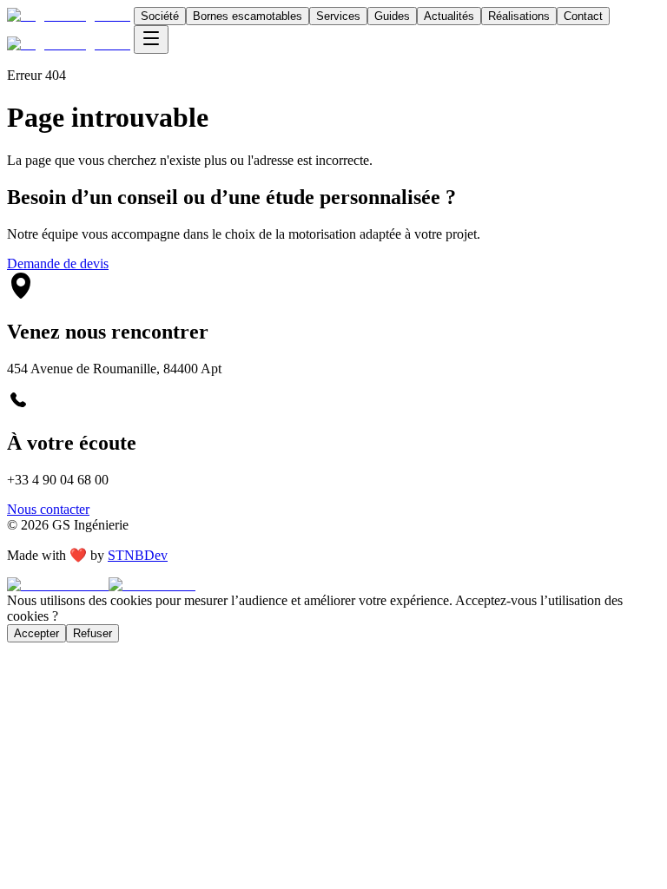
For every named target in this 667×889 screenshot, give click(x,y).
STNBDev (138, 555)
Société (160, 16)
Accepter (36, 633)
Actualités (449, 16)
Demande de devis (58, 263)
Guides (392, 16)
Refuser (92, 633)
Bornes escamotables (247, 16)
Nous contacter (48, 509)
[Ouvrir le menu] (151, 39)
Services (338, 16)
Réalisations (519, 16)
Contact (583, 16)
